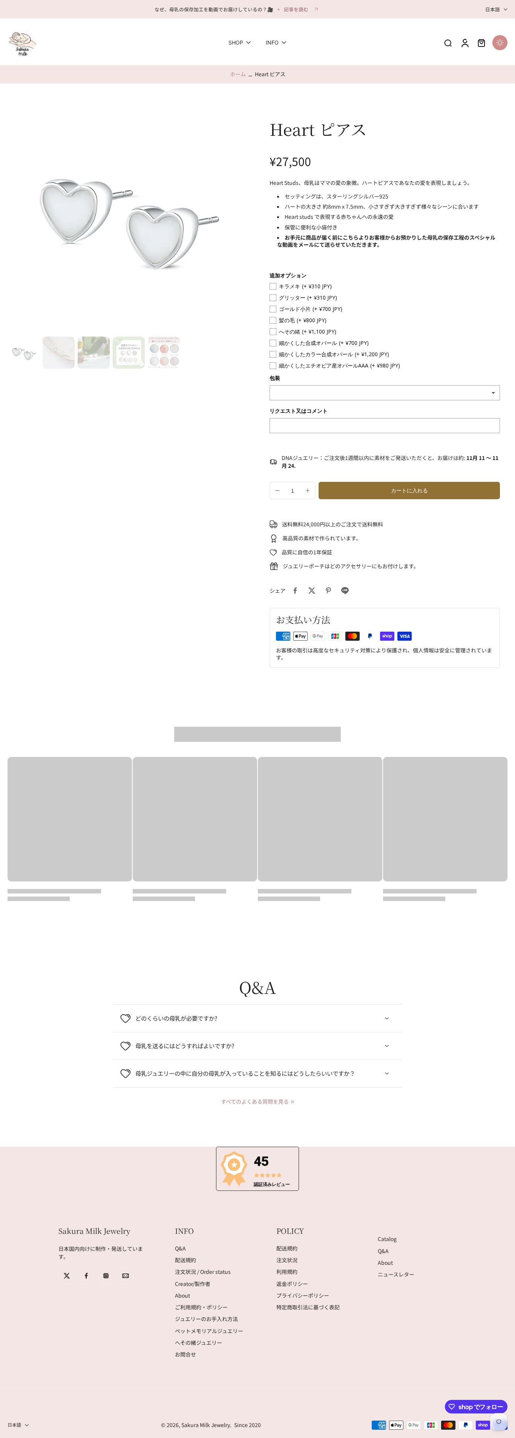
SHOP (235, 43)
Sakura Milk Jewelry (205, 1425)
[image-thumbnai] (24, 353)
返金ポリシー (292, 1283)
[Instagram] (106, 1275)
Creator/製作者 (192, 1283)
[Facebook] (86, 1275)
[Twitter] (66, 1275)
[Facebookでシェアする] (295, 590)
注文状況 (286, 1260)
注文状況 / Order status (203, 1272)
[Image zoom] (126, 214)
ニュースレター (396, 1274)
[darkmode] (499, 42)
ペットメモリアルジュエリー (209, 1331)
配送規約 (185, 1260)
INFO (272, 43)
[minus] (277, 490)
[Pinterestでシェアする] (328, 590)
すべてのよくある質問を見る (255, 1101)
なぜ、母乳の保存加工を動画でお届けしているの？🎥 (214, 9)
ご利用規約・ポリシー (201, 1307)
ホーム (238, 74)
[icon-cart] (481, 43)
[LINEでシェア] (345, 590)
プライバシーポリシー (302, 1295)
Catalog (387, 1239)
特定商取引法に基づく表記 (308, 1307)
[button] (409, 490)
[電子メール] (125, 1275)
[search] (448, 42)
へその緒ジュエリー (198, 1342)
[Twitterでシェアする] (311, 590)
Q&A (180, 1248)
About (182, 1295)
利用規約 (286, 1272)
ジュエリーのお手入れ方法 (206, 1319)
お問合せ (185, 1354)
